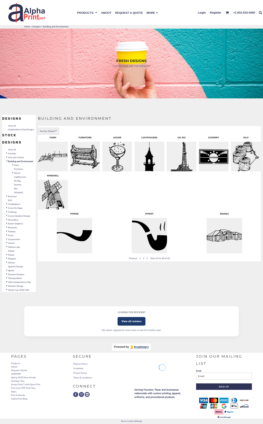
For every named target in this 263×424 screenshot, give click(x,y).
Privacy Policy (80, 373)
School (11, 262)
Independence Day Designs (21, 129)
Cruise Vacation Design (19, 216)
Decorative (13, 219)
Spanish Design (15, 266)
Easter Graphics (15, 223)
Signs (13, 391)
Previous (133, 258)
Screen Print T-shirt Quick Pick (25, 384)
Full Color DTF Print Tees (23, 388)
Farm (16, 165)
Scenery (17, 184)
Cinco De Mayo (15, 208)
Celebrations (14, 204)
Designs (36, 26)
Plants (11, 255)
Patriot (11, 251)
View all (12, 125)
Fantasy (12, 231)
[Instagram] (81, 394)
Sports (11, 270)
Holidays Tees (18, 381)
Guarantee (78, 368)
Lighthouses (20, 177)
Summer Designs (16, 274)
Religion (12, 258)
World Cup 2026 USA (18, 290)
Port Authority (18, 395)
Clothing (12, 212)
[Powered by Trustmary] (131, 347)
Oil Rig (17, 180)
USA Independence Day (19, 282)
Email (198, 370)
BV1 (10, 200)
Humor (11, 243)
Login (202, 12)
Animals (12, 153)
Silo (16, 188)
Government (14, 239)
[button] (87, 12)
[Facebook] (75, 394)
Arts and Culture (16, 157)
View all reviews (131, 321)
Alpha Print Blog (19, 398)
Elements (12, 227)
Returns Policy (80, 363)
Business (12, 196)
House (17, 173)
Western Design (15, 286)
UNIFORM (16, 373)
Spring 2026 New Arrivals (23, 377)
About (14, 366)
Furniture (18, 169)
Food (10, 235)
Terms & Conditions (82, 377)
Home (27, 26)
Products (15, 363)
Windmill (18, 192)
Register (215, 12)
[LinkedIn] (87, 394)
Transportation (15, 278)
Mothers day (14, 247)
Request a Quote (19, 370)
